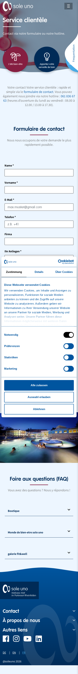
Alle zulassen (39, 385)
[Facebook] (6, 640)
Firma (8, 234)
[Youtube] (25, 640)
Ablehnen (39, 409)
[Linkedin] (37, 640)
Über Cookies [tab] (64, 271)
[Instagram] (14, 640)
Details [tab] (39, 271)
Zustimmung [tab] (14, 271)
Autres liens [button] (15, 630)
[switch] (68, 346)
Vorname (11, 183)
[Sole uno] (19, 590)
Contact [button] (11, 611)
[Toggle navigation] (68, 6)
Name (9, 165)
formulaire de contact (38, 92)
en (14, 653)
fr (23, 653)
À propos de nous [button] (21, 620)
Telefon (10, 217)
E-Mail (9, 200)
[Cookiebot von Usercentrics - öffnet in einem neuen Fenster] (58, 261)
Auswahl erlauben (39, 397)
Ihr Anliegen (13, 251)
